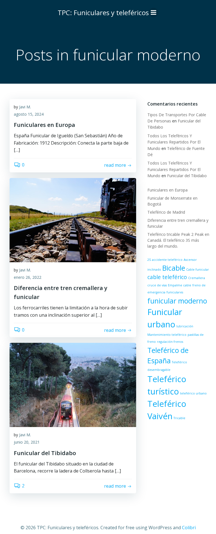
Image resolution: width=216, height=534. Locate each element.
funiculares (174, 292)
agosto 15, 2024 (29, 114)
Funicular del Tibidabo (187, 175)
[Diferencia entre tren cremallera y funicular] (73, 219)
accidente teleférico (167, 260)
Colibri (189, 527)
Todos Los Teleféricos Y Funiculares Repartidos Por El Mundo (174, 142)
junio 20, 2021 (27, 442)
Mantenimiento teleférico (166, 335)
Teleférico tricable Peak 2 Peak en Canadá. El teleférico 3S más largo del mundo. (178, 240)
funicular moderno (177, 300)
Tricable (179, 418)
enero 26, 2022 (27, 277)
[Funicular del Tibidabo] (73, 385)
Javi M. (25, 106)
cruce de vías (157, 285)
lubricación (184, 326)
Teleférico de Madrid (166, 212)
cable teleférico (167, 277)
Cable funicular (197, 269)
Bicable (173, 268)
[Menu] (153, 12)
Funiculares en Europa (167, 190)
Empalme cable (179, 285)
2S (149, 260)
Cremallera (196, 278)
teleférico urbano (193, 393)
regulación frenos (170, 342)
